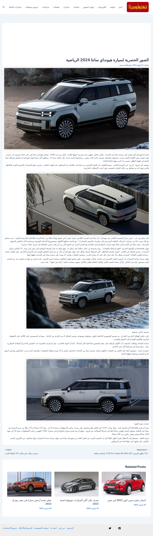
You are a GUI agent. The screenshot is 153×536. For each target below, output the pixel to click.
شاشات (76, 7)
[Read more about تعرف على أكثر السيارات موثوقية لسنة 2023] (76, 484)
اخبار (120, 7)
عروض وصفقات (31, 7)
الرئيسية (70, 528)
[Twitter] (110, 528)
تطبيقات (56, 7)
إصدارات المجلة (15, 7)
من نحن (62, 528)
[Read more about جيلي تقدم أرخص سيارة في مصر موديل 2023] (29, 484)
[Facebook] (119, 528)
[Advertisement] (76, 39)
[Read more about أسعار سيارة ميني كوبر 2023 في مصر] (124, 484)
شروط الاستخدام (10, 528)
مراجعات (45, 7)
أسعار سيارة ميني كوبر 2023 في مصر (126, 500)
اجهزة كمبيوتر (88, 7)
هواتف (112, 7)
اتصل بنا (53, 528)
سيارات (66, 7)
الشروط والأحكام (25, 528)
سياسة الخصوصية (41, 528)
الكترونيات (102, 7)
